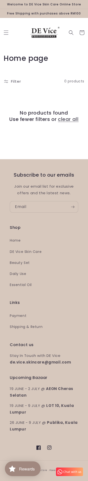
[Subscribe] (72, 207)
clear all (68, 119)
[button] (6, 32)
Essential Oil (21, 284)
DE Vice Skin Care (26, 251)
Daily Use (18, 273)
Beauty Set (20, 262)
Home (15, 240)
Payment (18, 315)
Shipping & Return (26, 326)
